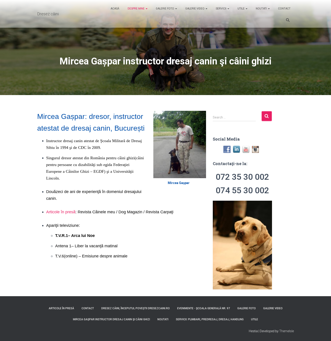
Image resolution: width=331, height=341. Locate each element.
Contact (283, 8)
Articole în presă (60, 212)
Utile (241, 8)
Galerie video (195, 8)
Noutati (261, 8)
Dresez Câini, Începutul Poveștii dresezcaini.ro (135, 308)
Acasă (114, 8)
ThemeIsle (286, 331)
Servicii (221, 8)
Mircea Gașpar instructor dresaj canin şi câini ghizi (111, 319)
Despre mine (136, 8)
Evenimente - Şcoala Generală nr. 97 (203, 308)
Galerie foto (165, 8)
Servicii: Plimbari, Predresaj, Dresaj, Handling (210, 319)
